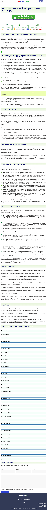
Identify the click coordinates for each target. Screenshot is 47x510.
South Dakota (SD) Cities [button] (7, 437)
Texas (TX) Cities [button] (5, 444)
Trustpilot (23, 502)
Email (17, 469)
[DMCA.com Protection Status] (23, 499)
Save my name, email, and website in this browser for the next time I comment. (17, 489)
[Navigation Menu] (2, 1)
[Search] (45, 1)
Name (2, 469)
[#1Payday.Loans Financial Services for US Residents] (23, 1)
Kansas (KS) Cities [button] (6, 373)
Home (2, 4)
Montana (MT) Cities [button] (6, 398)
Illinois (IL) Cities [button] (6, 362)
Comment (3, 474)
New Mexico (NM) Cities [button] (7, 412)
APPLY (41, 1)
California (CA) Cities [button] (6, 341)
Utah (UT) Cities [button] (5, 448)
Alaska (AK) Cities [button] (6, 334)
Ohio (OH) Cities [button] (5, 419)
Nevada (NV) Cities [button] (6, 405)
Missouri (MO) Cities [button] (6, 394)
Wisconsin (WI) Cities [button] (6, 459)
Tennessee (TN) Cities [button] (6, 441)
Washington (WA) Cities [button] (7, 455)
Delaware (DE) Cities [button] (6, 348)
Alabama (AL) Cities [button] (6, 330)
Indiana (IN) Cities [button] (6, 366)
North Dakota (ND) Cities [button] (7, 416)
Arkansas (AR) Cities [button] (6, 337)
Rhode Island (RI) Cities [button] (7, 430)
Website (33, 469)
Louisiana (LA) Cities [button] (6, 380)
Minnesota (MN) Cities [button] (6, 387)
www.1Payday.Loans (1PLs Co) (22, 508)
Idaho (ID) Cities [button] (5, 359)
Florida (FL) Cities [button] (6, 352)
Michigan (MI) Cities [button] (6, 384)
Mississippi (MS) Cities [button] (7, 391)
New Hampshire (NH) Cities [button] (7, 409)
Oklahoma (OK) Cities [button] (6, 423)
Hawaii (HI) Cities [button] (6, 355)
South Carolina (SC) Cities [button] (7, 434)
